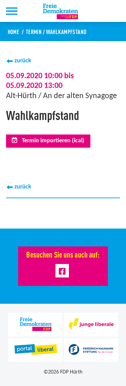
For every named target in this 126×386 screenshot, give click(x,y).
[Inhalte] (11, 11)
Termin (34, 31)
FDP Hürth (71, 372)
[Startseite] (64, 11)
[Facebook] (62, 271)
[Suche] (29, 11)
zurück (22, 61)
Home (13, 31)
